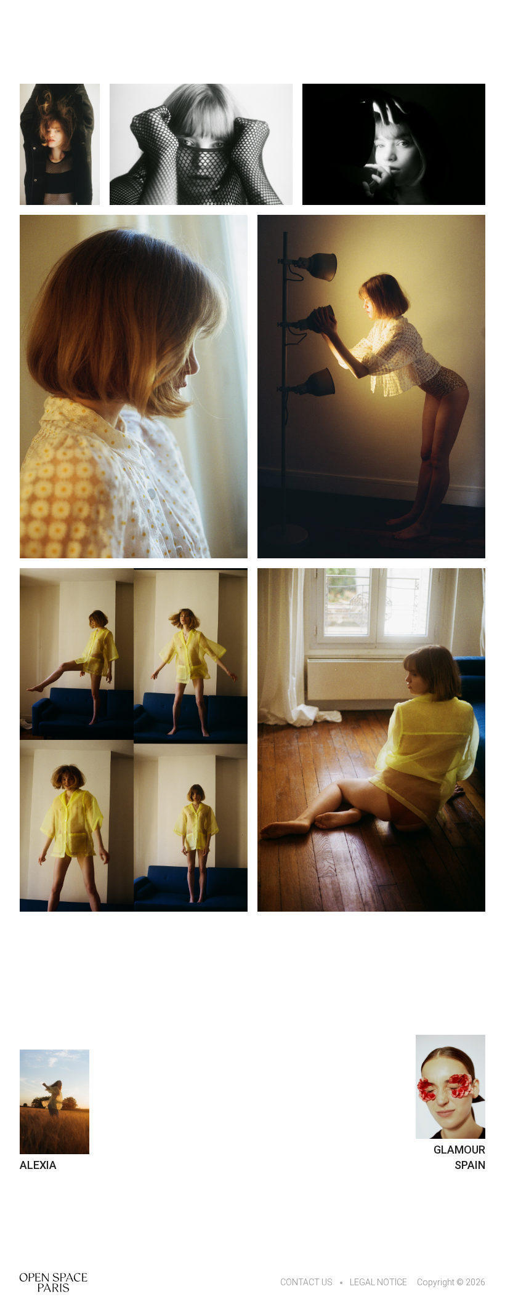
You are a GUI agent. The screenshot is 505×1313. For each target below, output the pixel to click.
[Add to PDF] (60, 144)
